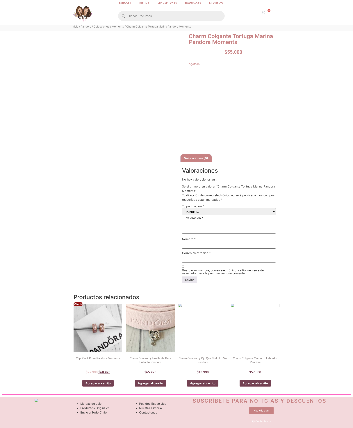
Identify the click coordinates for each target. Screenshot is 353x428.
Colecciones (101, 26)
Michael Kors (167, 3)
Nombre (189, 239)
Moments (118, 26)
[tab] (196, 158)
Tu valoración (192, 217)
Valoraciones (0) (196, 158)
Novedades (193, 3)
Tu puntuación (193, 206)
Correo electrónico (196, 253)
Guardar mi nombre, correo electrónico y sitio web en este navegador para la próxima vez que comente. (223, 272)
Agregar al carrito (98, 383)
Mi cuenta (216, 3)
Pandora (125, 3)
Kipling (144, 3)
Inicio (75, 26)
